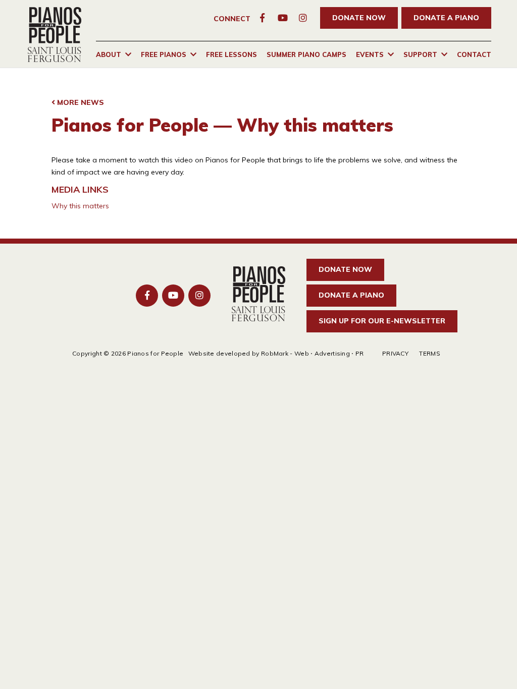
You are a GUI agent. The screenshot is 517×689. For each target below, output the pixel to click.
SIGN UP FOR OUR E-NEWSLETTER (382, 320)
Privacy (395, 353)
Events (370, 55)
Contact (474, 55)
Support (420, 55)
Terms (429, 353)
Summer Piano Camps (306, 55)
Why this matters (80, 205)
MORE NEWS (79, 102)
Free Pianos (163, 55)
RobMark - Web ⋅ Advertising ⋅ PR (312, 353)
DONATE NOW (359, 17)
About (108, 55)
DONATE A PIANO (446, 17)
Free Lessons (231, 55)
